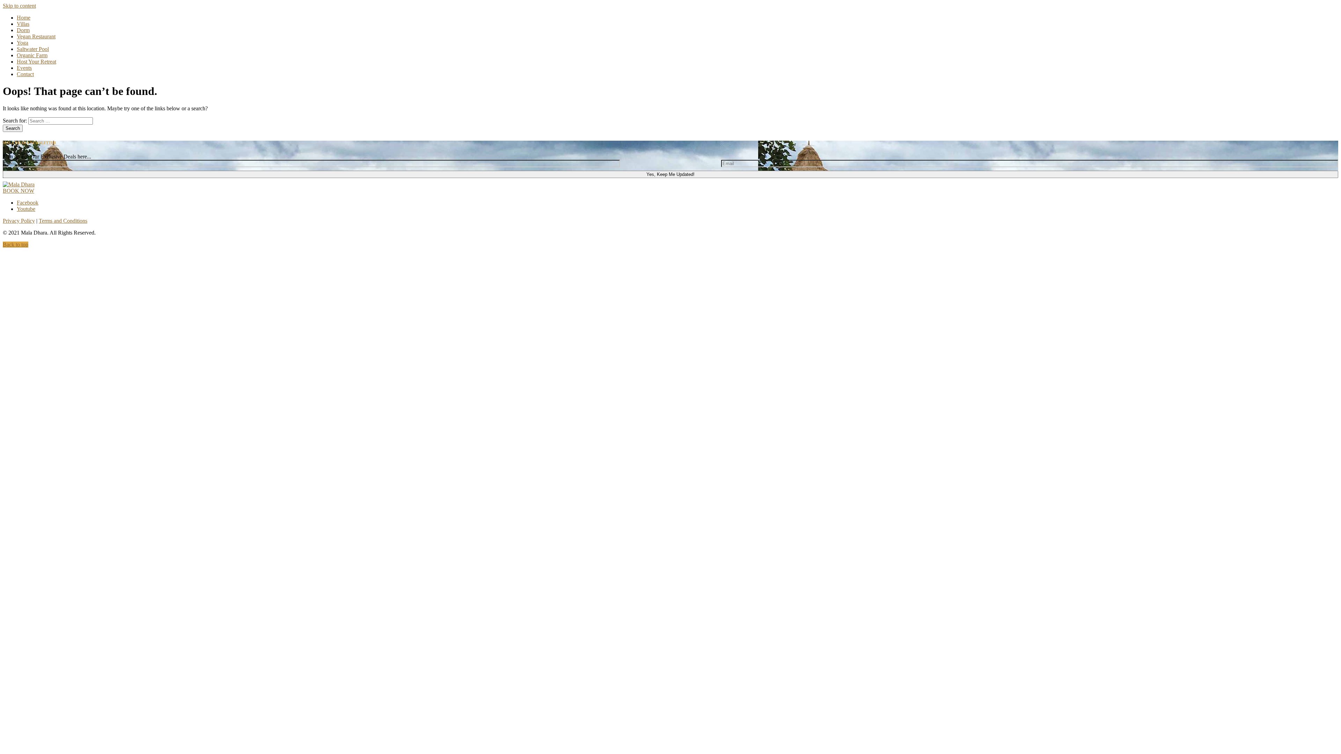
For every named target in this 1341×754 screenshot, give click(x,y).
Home (23, 18)
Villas (23, 24)
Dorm (23, 30)
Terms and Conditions (63, 221)
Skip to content (19, 6)
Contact (25, 74)
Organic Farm (32, 55)
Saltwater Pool (33, 49)
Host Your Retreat (36, 62)
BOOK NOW (18, 191)
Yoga (22, 43)
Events (24, 68)
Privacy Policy (19, 221)
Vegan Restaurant (36, 36)
